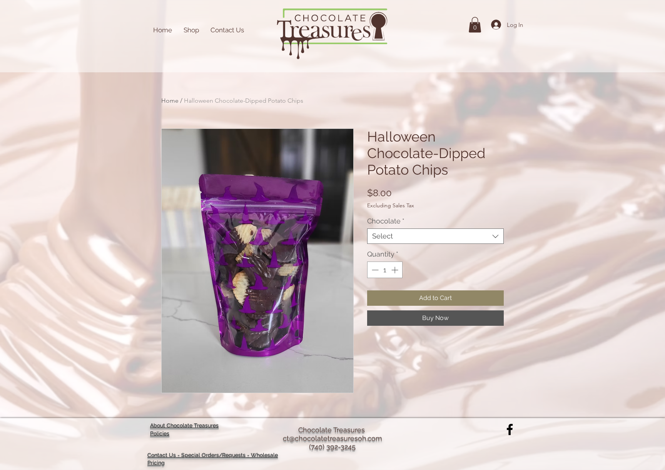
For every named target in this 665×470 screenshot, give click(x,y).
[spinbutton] (384, 270)
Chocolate (385, 221)
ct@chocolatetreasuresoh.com (332, 438)
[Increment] (395, 270)
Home (170, 100)
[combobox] (435, 236)
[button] (474, 25)
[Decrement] (374, 270)
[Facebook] (509, 429)
